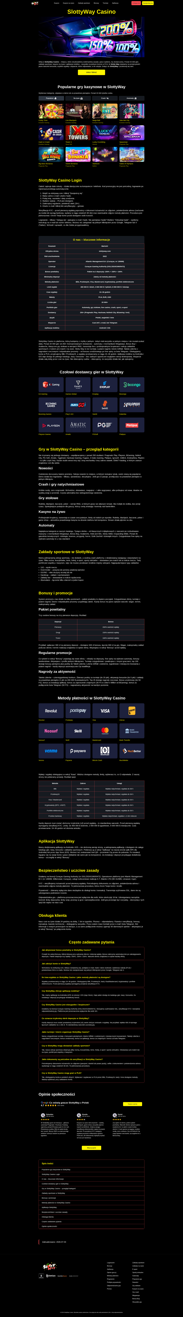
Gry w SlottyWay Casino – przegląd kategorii (59, 1188)
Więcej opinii (91, 1148)
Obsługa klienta (48, 1217)
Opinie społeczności (49, 1226)
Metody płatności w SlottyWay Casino (56, 1203)
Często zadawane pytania (51, 1222)
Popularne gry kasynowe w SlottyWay (56, 1170)
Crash (103, 98)
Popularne (50, 98)
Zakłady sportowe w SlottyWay (53, 1193)
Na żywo (77, 98)
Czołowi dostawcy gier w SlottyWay (55, 1184)
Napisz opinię (132, 1104)
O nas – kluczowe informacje (53, 1179)
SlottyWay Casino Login (51, 1174)
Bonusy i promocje (49, 1198)
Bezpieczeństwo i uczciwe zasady (54, 1212)
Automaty (130, 98)
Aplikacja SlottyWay (49, 1207)
